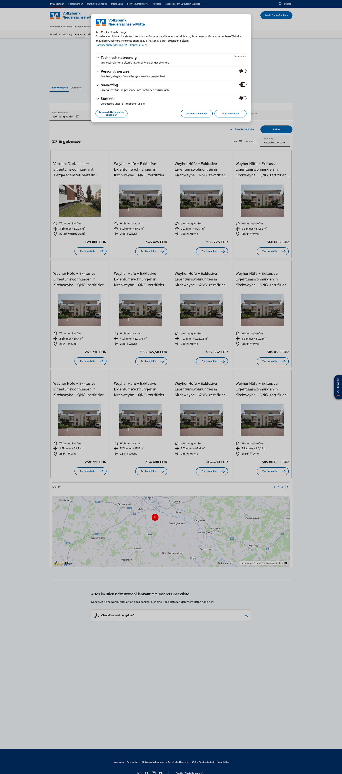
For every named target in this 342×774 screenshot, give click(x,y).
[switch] (243, 71)
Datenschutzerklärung (109, 45)
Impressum (136, 45)
